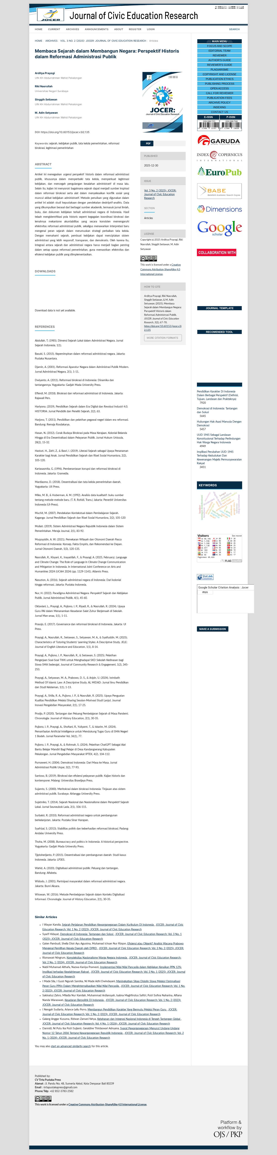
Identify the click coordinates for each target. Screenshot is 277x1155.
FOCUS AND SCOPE (219, 45)
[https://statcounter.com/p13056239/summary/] (205, 579)
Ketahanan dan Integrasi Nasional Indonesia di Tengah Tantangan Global (139, 1019)
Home (38, 29)
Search (234, 29)
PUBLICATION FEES (219, 97)
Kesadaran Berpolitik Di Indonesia (84, 1000)
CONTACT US (219, 111)
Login (151, 29)
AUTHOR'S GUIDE (219, 60)
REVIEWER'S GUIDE (219, 64)
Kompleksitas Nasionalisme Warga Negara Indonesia (97, 958)
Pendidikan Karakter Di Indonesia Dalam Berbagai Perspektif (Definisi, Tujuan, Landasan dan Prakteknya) (217, 395)
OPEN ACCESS (219, 88)
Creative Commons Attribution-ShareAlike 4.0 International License (160, 270)
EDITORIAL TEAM (219, 50)
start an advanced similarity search (71, 1046)
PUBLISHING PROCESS (219, 83)
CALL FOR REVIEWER (219, 93)
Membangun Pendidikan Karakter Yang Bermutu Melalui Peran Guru (127, 1009)
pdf (148, 143)
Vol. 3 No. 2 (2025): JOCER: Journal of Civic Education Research (103, 40)
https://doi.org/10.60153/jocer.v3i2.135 (65, 132)
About (118, 29)
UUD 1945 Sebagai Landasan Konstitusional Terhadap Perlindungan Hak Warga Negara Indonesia (218, 439)
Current (54, 29)
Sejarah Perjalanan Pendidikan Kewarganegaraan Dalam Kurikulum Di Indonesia (108, 925)
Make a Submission (212, 628)
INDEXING (219, 107)
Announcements (97, 29)
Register (135, 29)
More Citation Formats (162, 337)
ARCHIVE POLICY (219, 102)
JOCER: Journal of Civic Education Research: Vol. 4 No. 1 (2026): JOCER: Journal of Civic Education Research (106, 1023)
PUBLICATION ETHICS (219, 78)
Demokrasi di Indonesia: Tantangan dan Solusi (87, 934)
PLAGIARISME (219, 69)
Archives (72, 29)
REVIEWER (219, 55)
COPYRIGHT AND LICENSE (219, 74)
